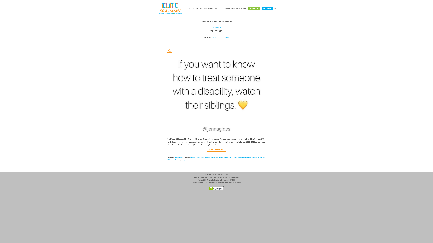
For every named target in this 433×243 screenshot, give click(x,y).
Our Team (199, 8)
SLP (168, 160)
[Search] (275, 8)
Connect (227, 8)
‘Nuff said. (216, 31)
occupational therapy (250, 158)
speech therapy (175, 160)
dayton (221, 158)
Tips (221, 8)
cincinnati (193, 158)
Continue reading (217, 150)
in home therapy (237, 158)
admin (227, 37)
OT (258, 158)
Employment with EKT (239, 8)
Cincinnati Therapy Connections (207, 158)
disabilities (227, 158)
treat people (185, 160)
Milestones (208, 8)
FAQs (216, 8)
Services (191, 8)
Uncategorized (216, 27)
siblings (262, 158)
